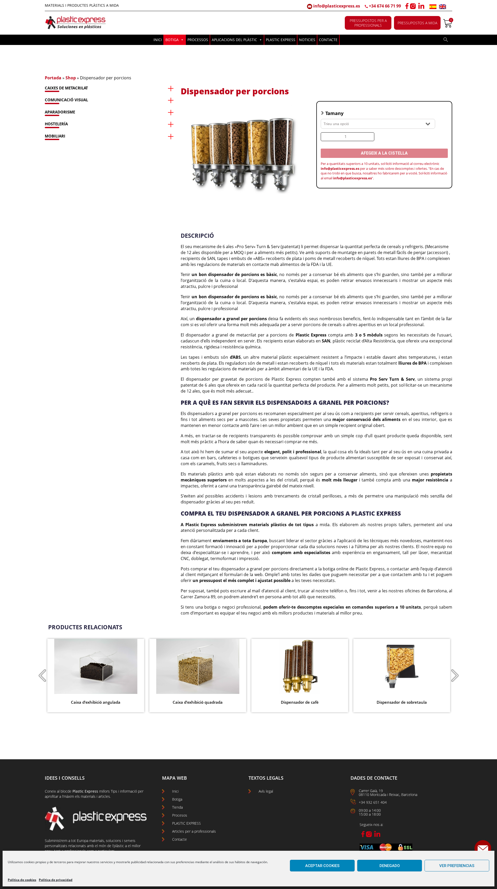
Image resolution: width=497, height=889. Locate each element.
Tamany (334, 113)
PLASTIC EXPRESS (280, 39)
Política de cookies (22, 880)
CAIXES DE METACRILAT (66, 87)
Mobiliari (55, 136)
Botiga (177, 799)
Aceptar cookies (322, 865)
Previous (42, 675)
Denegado (389, 865)
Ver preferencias (456, 865)
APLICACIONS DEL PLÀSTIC (234, 39)
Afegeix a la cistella (384, 153)
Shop (70, 78)
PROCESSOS (197, 39)
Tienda (177, 807)
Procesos (179, 815)
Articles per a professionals (194, 831)
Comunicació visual (66, 99)
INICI (158, 39)
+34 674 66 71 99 (385, 6)
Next (455, 675)
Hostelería (56, 123)
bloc (64, 791)
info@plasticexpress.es (336, 6)
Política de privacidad (55, 880)
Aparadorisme (60, 111)
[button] (445, 40)
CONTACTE (328, 39)
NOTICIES (307, 39)
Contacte (179, 839)
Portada (53, 78)
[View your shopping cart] (447, 26)
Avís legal (266, 791)
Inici (175, 791)
